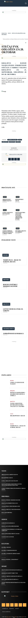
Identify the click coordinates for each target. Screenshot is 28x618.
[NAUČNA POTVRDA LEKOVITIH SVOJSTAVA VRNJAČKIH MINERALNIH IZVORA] (20, 207)
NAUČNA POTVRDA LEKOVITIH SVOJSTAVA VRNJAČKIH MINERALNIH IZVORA (12, 485)
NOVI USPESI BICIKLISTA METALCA (10, 579)
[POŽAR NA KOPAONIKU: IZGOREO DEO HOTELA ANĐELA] (5, 393)
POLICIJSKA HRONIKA (7, 512)
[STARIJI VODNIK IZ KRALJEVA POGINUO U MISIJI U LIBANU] (7, 226)
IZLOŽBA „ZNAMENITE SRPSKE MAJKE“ (11, 553)
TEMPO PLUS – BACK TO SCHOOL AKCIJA (12, 261)
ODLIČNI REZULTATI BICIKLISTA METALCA (12, 570)
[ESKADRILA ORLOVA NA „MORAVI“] (20, 226)
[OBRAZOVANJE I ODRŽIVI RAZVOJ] (7, 194)
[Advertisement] (15, 134)
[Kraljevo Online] (14, 3)
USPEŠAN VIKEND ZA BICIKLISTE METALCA (12, 576)
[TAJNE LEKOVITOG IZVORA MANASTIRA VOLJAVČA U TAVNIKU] (5, 404)
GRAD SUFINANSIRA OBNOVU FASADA (11, 533)
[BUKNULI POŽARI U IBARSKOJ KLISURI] (14, 274)
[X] (15, 159)
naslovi (12, 141)
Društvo (6, 304)
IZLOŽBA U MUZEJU (6, 547)
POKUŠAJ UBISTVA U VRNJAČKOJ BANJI (11, 509)
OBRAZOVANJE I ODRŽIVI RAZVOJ (6, 200)
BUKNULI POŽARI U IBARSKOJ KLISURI (10, 285)
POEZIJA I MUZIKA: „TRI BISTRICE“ (10, 559)
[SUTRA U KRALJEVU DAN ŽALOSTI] (7, 207)
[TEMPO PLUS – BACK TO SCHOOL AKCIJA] (14, 250)
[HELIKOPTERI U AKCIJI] (20, 194)
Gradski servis (8, 328)
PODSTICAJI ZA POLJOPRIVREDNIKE (10, 526)
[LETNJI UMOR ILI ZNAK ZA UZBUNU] (14, 299)
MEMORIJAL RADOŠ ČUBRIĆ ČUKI (10, 573)
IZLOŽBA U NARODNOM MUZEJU (9, 550)
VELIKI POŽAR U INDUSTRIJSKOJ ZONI (11, 506)
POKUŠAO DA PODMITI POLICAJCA (10, 503)
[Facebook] (9, 159)
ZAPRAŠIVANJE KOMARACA (13, 333)
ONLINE (15, 616)
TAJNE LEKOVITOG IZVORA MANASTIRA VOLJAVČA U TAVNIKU (17, 405)
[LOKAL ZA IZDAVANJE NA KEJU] (5, 382)
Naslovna (4, 33)
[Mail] (16, 605)
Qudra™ (23, 616)
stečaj (18, 141)
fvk (20, 139)
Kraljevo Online (15, 154)
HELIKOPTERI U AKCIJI (17, 415)
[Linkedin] (12, 605)
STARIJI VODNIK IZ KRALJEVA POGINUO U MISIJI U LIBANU (7, 232)
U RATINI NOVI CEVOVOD (8, 536)
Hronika (6, 279)
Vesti (9, 33)
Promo (5, 255)
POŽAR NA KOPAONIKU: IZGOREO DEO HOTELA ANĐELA (17, 394)
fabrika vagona (12, 139)
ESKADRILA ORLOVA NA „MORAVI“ (20, 231)
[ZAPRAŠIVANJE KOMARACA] (14, 323)
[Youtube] (18, 159)
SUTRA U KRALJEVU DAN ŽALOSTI (7, 213)
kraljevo (5, 141)
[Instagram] (12, 159)
